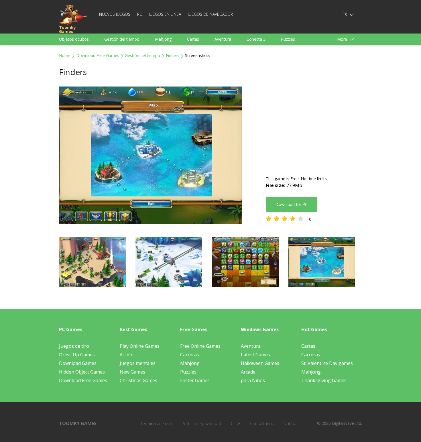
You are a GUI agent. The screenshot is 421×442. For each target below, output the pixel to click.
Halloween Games (260, 363)
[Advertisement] (314, 127)
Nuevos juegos (114, 14)
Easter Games (195, 380)
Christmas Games (138, 380)
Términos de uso (156, 423)
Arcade (248, 372)
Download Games (78, 363)
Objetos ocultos (74, 39)
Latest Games (255, 354)
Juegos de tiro (74, 346)
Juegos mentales (138, 363)
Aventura (223, 39)
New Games (132, 372)
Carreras (189, 354)
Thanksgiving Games (324, 380)
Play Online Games (140, 346)
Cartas (193, 39)
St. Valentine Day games (327, 363)
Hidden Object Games (82, 372)
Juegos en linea (165, 14)
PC (139, 14)
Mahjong (163, 39)
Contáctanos (262, 423)
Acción (126, 354)
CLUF (235, 423)
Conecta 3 (256, 39)
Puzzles (288, 39)
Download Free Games (97, 55)
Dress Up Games (77, 354)
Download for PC (292, 204)
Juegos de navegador (210, 14)
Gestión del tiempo (121, 39)
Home (64, 55)
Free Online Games (200, 346)
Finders (172, 55)
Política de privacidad (201, 423)
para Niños (253, 380)
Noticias (291, 423)
